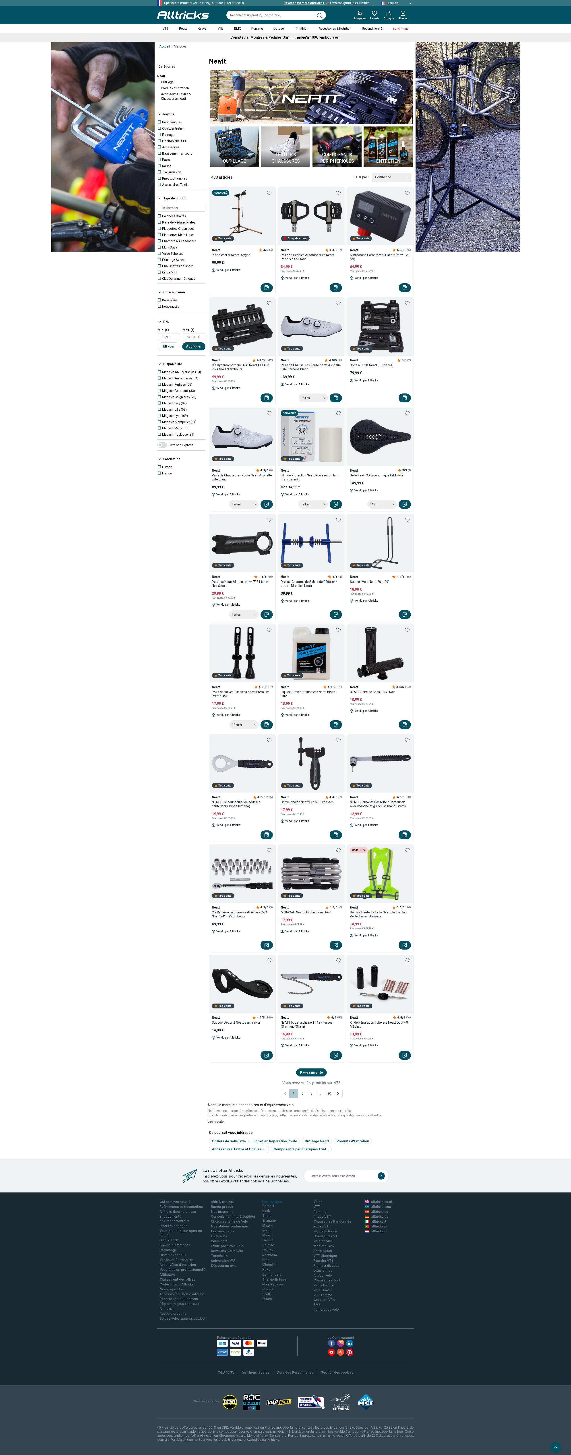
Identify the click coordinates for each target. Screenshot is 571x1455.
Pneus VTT (322, 1216)
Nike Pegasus (273, 1284)
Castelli (268, 1206)
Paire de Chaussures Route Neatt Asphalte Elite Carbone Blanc (311, 367)
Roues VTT (322, 1226)
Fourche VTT (324, 1261)
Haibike (268, 1245)
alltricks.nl (379, 1231)
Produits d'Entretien (175, 88)
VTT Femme (323, 1295)
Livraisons (219, 1236)
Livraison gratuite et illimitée (326, 3)
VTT (166, 28)
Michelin (269, 1265)
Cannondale (271, 1274)
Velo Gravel (323, 1290)
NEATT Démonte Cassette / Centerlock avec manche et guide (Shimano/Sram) (378, 804)
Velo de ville (323, 1241)
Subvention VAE (223, 1261)
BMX (237, 28)
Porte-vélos (323, 1251)
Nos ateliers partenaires (230, 1226)
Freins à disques (326, 1265)
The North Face (274, 1279)
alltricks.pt (379, 1226)
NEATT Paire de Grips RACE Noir (372, 692)
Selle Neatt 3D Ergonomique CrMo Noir (377, 475)
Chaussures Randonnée (332, 1221)
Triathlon (302, 28)
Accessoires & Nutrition (335, 28)
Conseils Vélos (222, 1231)
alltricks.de (379, 1216)
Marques (180, 46)
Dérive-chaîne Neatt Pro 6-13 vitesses (307, 802)
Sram (266, 1230)
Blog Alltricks (170, 1240)
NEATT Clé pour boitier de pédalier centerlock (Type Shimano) (236, 804)
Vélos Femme (324, 1285)
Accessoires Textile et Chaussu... (239, 1149)
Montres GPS (324, 1246)
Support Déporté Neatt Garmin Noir (236, 1022)
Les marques (272, 1201)
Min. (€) (163, 330)
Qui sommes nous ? (175, 1202)
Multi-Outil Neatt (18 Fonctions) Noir (306, 912)
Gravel (202, 28)
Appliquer (194, 346)
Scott (266, 1294)
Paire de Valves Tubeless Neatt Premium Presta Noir (240, 694)
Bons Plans (400, 28)
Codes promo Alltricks (177, 1284)
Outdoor (279, 28)
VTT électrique (325, 1256)
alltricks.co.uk (382, 1202)
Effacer (169, 346)
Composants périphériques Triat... (301, 1149)
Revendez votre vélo (227, 1251)
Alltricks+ (167, 1308)
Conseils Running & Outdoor (233, 1216)
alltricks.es (379, 1211)
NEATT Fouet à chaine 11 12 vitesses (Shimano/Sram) (307, 1024)
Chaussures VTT (327, 1236)
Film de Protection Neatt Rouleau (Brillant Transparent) (310, 477)
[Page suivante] (338, 1093)
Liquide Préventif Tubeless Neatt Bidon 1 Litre (309, 694)
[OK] (381, 1176)
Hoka (266, 1269)
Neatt (161, 76)
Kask (266, 1211)
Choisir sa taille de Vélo (229, 1221)
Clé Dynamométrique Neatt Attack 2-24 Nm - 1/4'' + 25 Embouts (239, 914)
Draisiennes (323, 1270)
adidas (267, 1289)
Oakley (267, 1250)
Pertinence (383, 177)
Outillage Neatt (317, 1141)
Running (257, 28)
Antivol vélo (323, 1275)
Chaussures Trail (327, 1280)
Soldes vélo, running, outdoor (183, 1318)
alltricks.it (378, 1221)
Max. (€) (188, 330)
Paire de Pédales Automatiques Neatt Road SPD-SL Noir (307, 257)
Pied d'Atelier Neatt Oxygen (231, 255)
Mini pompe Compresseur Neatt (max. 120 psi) (380, 257)
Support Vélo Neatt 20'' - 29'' (369, 582)
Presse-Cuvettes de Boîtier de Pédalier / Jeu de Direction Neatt (309, 584)
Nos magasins (222, 1211)
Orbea (267, 1299)
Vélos (318, 1202)
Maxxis (267, 1225)
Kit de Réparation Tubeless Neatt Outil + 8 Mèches (379, 1024)
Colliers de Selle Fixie (229, 1141)
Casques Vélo (324, 1300)
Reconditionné (372, 28)
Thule (266, 1215)
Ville (220, 28)
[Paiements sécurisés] (242, 1348)
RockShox (269, 1255)
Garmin (267, 1240)
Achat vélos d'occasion (178, 1265)
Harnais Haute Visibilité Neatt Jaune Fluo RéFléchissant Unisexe (378, 914)
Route (183, 28)
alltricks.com (381, 1207)
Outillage (167, 82)
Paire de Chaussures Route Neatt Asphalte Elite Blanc (242, 477)
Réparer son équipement (179, 1299)
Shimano (269, 1220)
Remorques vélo (326, 1309)
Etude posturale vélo (227, 1246)
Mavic (267, 1235)
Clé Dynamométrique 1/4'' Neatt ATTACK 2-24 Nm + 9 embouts (240, 367)
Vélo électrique (325, 1231)
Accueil (164, 46)
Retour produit (222, 1207)
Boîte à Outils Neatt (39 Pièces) (371, 365)
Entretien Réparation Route (275, 1141)
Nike (265, 1260)
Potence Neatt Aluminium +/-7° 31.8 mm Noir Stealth (240, 584)
